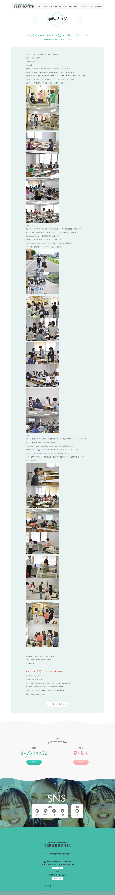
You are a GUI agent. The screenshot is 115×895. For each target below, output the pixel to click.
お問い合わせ (57, 878)
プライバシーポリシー (56, 885)
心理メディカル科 (59, 39)
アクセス (57, 867)
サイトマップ (67, 885)
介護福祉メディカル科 (48, 39)
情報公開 (47, 885)
